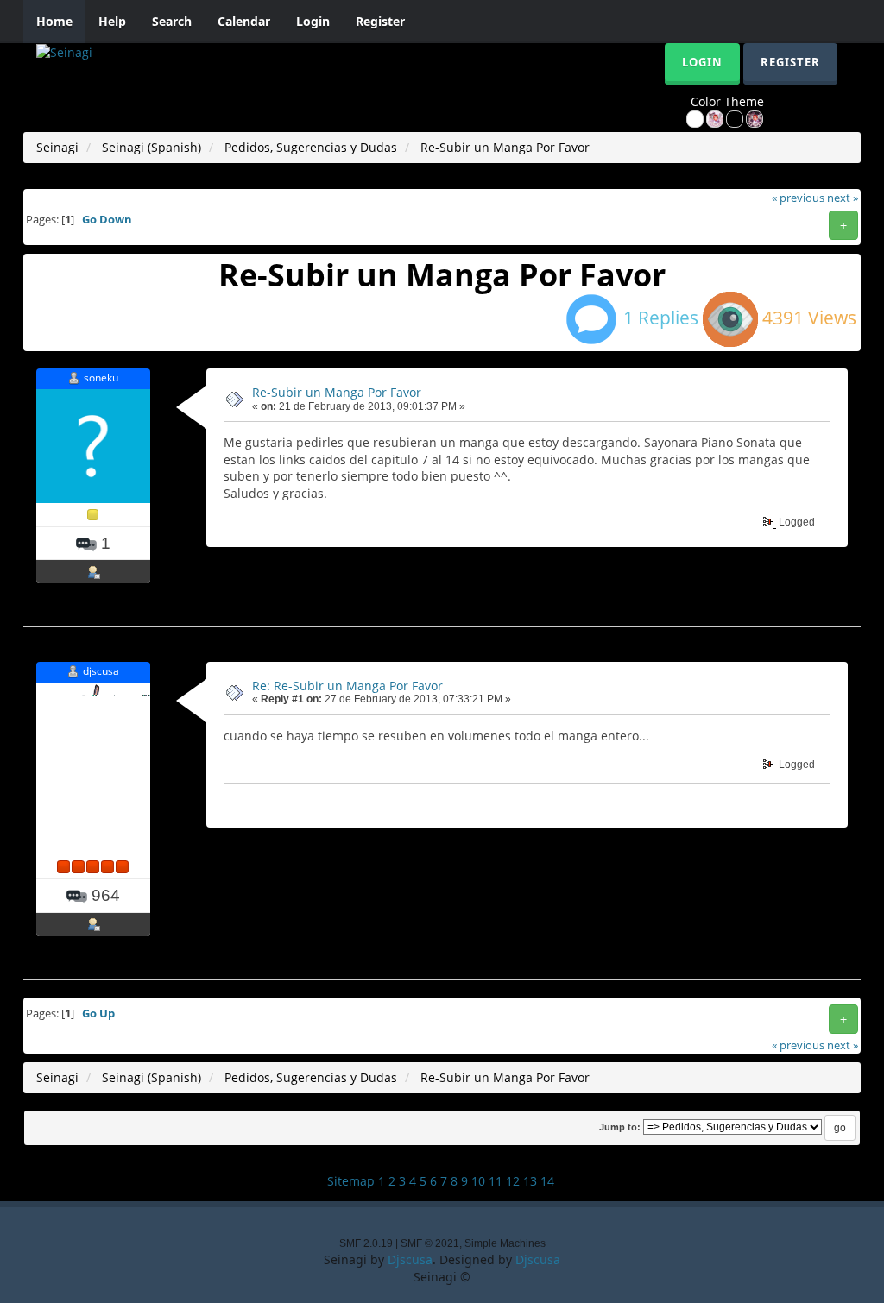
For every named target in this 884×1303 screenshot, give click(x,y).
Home (54, 21)
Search (172, 21)
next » (842, 198)
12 (513, 1181)
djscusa (101, 671)
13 (530, 1181)
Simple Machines (505, 1243)
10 (478, 1181)
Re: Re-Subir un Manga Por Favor (347, 685)
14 (547, 1181)
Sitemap (351, 1181)
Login (313, 21)
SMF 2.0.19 (366, 1243)
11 (495, 1181)
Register (380, 21)
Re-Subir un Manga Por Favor (336, 392)
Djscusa (410, 1259)
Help (112, 21)
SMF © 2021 (430, 1243)
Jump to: (620, 1127)
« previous (798, 198)
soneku (101, 377)
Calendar (244, 21)
